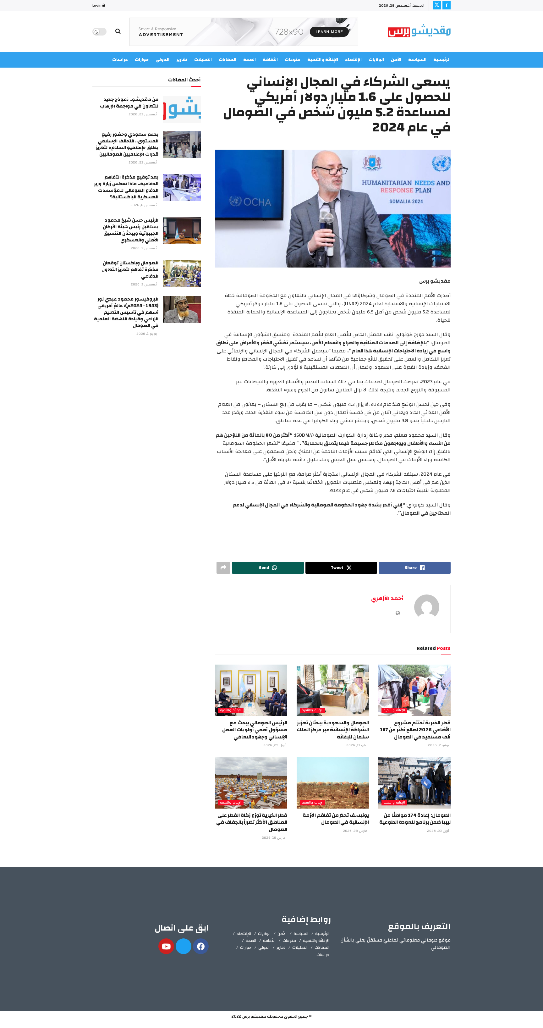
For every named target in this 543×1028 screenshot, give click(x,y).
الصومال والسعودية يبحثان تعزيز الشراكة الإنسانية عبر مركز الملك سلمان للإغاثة (333, 730)
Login (97, 5)
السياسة (417, 60)
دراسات (322, 955)
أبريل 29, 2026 (275, 745)
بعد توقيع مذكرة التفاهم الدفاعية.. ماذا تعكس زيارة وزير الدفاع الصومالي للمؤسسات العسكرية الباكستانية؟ (126, 187)
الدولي (264, 947)
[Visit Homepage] (419, 31)
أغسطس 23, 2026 (143, 114)
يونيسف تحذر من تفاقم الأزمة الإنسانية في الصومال (336, 818)
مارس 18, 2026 (274, 838)
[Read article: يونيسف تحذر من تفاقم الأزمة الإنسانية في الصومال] (333, 783)
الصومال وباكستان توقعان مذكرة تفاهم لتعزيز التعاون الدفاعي (129, 269)
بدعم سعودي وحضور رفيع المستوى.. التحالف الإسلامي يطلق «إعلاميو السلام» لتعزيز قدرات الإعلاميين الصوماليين (127, 144)
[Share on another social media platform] (223, 568)
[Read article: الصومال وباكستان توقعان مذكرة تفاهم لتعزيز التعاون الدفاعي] (182, 273)
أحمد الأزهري (387, 598)
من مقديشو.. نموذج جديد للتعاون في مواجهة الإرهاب (129, 102)
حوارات (245, 947)
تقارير (281, 947)
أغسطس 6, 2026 (144, 205)
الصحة (251, 940)
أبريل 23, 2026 (438, 831)
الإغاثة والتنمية (394, 710)
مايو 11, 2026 (357, 745)
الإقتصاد (244, 933)
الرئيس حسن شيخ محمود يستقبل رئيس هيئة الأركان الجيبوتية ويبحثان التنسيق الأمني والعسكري (130, 230)
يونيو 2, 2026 (439, 745)
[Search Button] (118, 31)
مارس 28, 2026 (355, 831)
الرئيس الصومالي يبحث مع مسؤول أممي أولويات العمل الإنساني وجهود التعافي (254, 730)
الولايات (264, 933)
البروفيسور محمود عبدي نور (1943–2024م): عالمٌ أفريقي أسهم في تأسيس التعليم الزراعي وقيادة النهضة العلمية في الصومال (126, 312)
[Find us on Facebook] (446, 5)
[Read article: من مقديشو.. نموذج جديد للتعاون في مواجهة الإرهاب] (182, 109)
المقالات (322, 947)
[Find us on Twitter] (437, 5)
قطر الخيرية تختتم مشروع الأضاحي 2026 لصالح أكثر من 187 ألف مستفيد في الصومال (415, 730)
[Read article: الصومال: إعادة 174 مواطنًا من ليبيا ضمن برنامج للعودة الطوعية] (414, 783)
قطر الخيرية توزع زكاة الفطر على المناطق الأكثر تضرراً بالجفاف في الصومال (251, 822)
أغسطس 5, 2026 (144, 248)
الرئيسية (442, 60)
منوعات (289, 940)
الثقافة (269, 940)
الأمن (396, 60)
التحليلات (300, 947)
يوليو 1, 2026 (147, 334)
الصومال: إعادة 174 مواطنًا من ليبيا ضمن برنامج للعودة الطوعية (415, 818)
